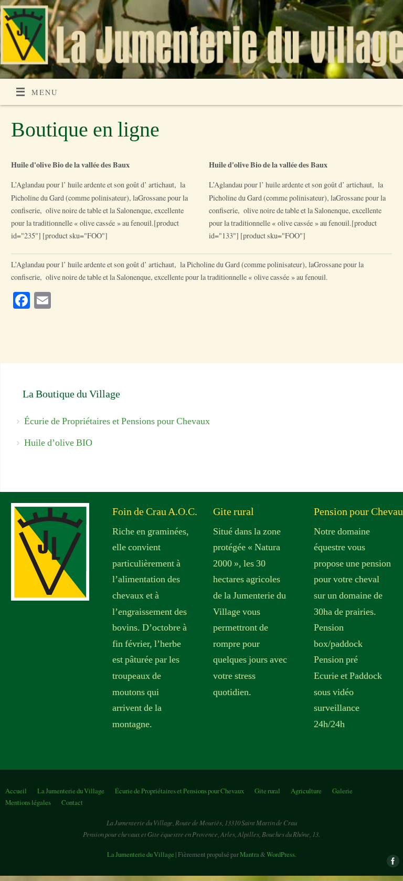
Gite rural (267, 790)
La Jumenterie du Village (70, 790)
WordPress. (281, 854)
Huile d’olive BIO (58, 442)
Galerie (342, 790)
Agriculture (306, 790)
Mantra (249, 854)
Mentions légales (28, 802)
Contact (72, 802)
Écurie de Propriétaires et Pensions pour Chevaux (117, 421)
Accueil (16, 790)
